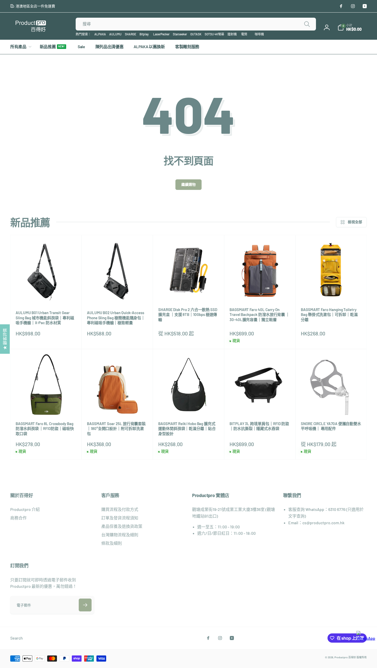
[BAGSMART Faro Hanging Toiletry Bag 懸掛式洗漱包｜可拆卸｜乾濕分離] (331, 291)
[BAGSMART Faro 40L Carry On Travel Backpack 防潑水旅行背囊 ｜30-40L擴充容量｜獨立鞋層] (260, 291)
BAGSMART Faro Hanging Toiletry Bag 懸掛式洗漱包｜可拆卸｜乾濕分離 (329, 314)
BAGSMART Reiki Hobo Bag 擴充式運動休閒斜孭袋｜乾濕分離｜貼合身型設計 (187, 428)
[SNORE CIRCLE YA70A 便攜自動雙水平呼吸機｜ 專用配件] (331, 405)
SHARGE (130, 34)
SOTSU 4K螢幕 (214, 34)
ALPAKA (100, 34)
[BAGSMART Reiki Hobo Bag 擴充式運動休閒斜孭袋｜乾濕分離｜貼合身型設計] (188, 405)
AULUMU (115, 34)
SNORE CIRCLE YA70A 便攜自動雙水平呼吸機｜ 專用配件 (331, 426)
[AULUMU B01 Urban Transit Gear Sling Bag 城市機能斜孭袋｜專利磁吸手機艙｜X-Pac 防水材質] (46, 294)
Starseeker (180, 34)
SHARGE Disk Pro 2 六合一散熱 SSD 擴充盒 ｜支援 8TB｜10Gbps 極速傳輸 (187, 314)
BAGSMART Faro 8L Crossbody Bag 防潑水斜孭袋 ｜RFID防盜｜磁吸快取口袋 (45, 428)
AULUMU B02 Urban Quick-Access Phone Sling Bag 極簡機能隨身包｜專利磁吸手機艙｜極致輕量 (116, 317)
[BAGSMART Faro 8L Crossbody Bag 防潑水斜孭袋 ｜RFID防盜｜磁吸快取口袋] (46, 405)
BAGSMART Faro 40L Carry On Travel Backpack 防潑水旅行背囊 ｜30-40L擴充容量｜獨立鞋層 (260, 314)
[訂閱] (85, 605)
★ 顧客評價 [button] (4, 339)
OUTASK (195, 34)
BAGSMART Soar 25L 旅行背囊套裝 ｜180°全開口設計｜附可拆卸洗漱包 (116, 428)
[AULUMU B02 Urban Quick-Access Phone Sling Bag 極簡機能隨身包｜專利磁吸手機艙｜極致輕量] (117, 294)
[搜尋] (307, 24)
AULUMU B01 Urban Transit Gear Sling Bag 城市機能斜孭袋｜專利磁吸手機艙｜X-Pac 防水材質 (45, 317)
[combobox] (196, 24)
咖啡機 (259, 34)
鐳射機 (232, 34)
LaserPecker (161, 34)
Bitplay (144, 34)
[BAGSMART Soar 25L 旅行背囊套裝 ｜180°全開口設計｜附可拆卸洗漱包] (117, 405)
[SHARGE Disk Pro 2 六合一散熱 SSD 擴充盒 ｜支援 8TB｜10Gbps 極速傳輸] (188, 291)
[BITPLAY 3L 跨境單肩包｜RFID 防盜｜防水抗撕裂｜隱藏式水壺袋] (260, 405)
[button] (350, 27)
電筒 (244, 34)
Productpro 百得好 (345, 657)
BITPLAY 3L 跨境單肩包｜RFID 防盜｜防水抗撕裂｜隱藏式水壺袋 (259, 426)
